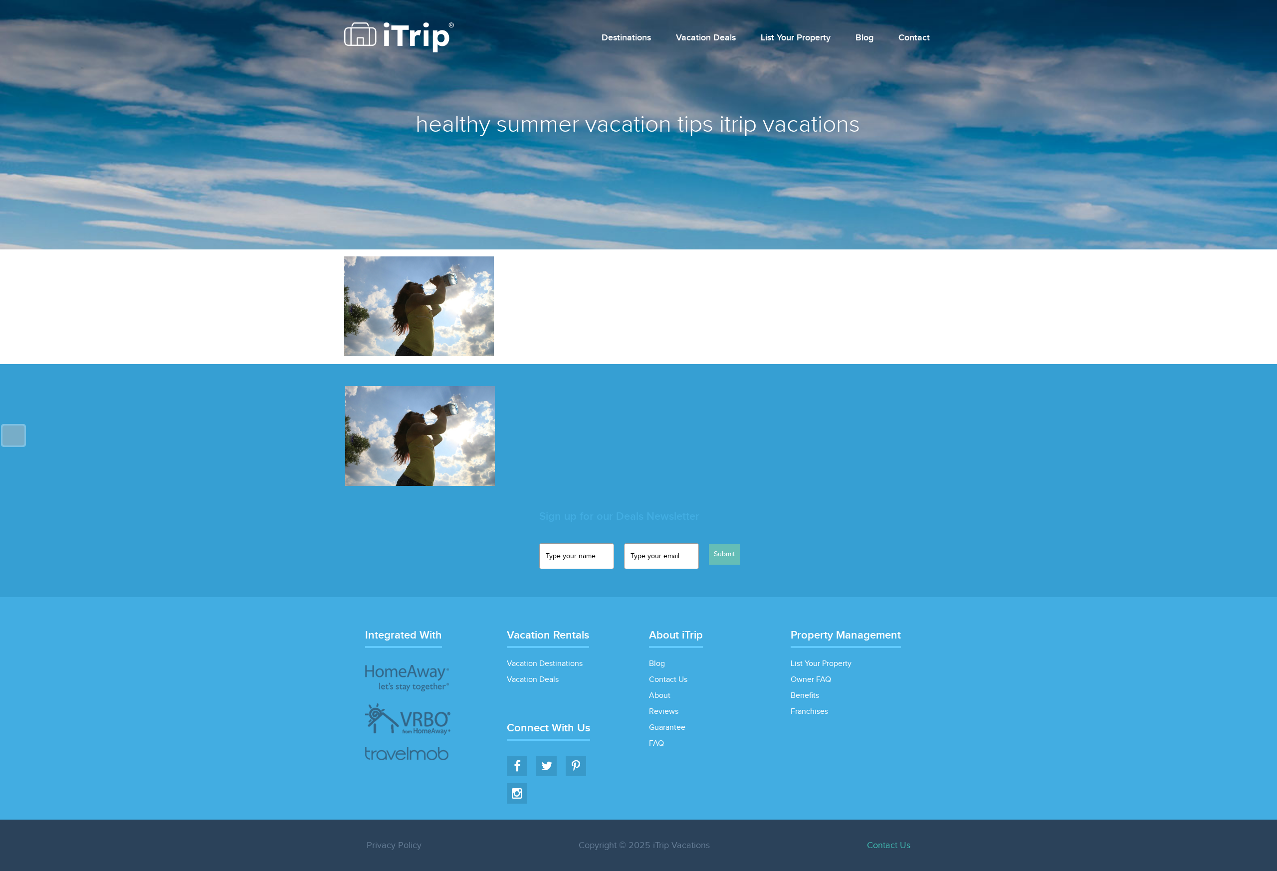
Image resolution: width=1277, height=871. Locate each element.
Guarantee (667, 727)
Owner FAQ (811, 679)
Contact (914, 38)
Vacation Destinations (545, 663)
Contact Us (668, 679)
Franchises (809, 711)
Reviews (663, 711)
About (659, 695)
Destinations (626, 38)
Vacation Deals (706, 38)
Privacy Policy (394, 845)
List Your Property (796, 38)
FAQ (656, 743)
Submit (724, 554)
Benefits (805, 695)
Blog (864, 38)
